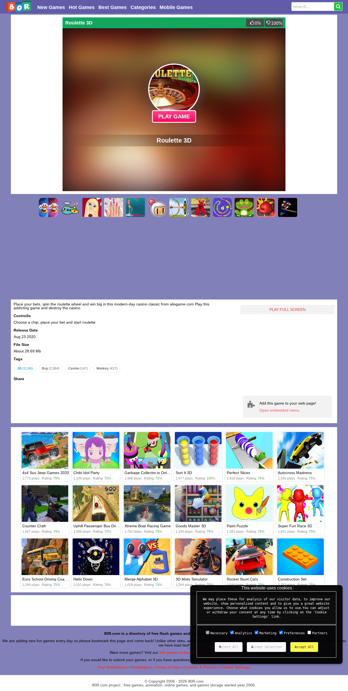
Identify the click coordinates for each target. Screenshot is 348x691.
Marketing (267, 633)
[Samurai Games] (287, 207)
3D (25, 368)
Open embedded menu (279, 410)
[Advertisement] (35, 98)
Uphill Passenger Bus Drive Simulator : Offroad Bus (117, 526)
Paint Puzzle (237, 526)
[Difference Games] (48, 207)
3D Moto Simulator (192, 579)
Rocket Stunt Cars (242, 579)
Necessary (219, 633)
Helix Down (83, 579)
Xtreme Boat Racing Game (148, 526)
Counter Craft (34, 526)
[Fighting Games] (200, 207)
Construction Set (292, 579)
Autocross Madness (295, 473)
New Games (51, 7)
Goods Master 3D (191, 526)
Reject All (228, 647)
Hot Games (82, 7)
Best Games (112, 7)
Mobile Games (176, 7)
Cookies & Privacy (200, 667)
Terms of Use (168, 667)
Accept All (304, 647)
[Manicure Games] (113, 207)
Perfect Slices (238, 473)
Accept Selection (266, 647)
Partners (319, 633)
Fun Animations (113, 667)
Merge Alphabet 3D (141, 579)
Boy (51, 368)
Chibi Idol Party (86, 473)
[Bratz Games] (91, 207)
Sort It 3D (184, 473)
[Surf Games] (135, 207)
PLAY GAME (174, 116)
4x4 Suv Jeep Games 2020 (45, 473)
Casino (78, 368)
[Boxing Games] (265, 207)
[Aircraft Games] (70, 207)
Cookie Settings (235, 667)
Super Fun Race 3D (295, 526)
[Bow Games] (178, 207)
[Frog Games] (244, 207)
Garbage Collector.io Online (148, 473)
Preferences (294, 633)
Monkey (107, 368)
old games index (174, 652)
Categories (143, 7)
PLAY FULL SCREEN (287, 309)
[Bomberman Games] (157, 207)
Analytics (243, 633)
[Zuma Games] (222, 207)
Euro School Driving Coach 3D (48, 579)
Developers (141, 667)
